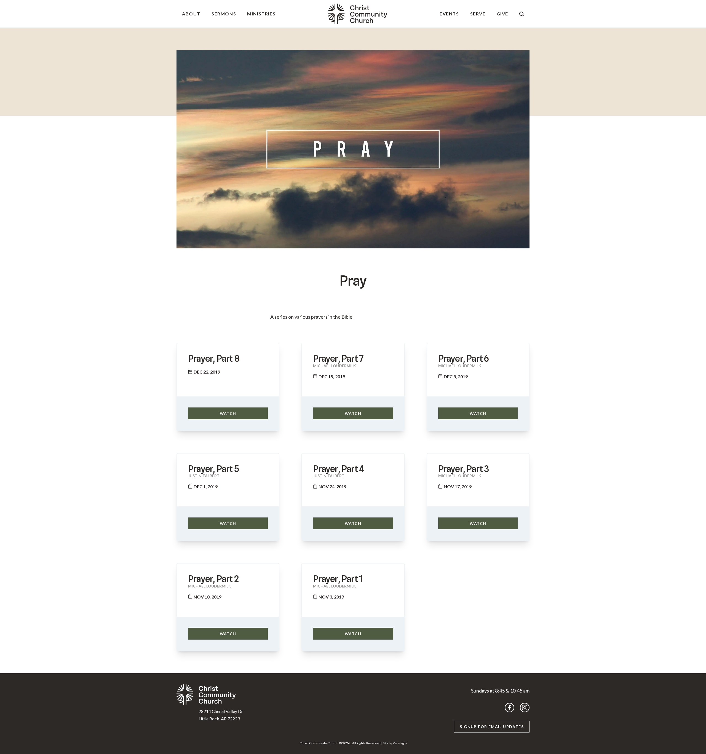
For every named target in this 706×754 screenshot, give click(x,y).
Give (502, 13)
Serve (478, 13)
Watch (228, 413)
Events (449, 13)
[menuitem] (191, 14)
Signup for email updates (492, 726)
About (191, 13)
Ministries (261, 13)
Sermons (224, 13)
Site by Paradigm (395, 743)
